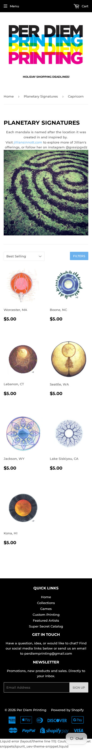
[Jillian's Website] (46, 234)
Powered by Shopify (67, 710)
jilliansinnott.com (28, 142)
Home (9, 96)
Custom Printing (46, 615)
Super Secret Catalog (46, 626)
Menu (14, 6)
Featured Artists (46, 620)
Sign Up (79, 687)
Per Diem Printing (31, 710)
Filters (79, 256)
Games (46, 609)
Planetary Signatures (41, 96)
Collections (46, 603)
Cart (84, 6)
